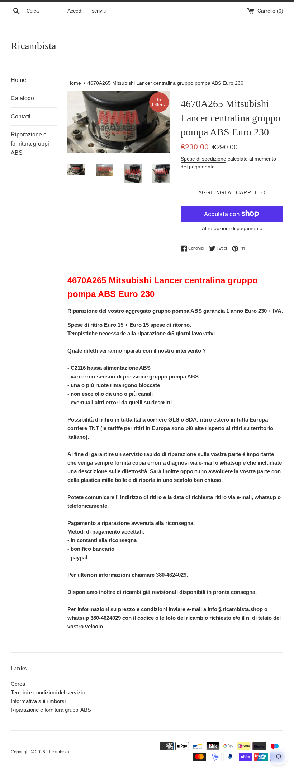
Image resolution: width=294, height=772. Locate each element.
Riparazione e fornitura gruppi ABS (30, 143)
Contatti (20, 116)
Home (18, 80)
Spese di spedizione (203, 159)
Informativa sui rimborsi (38, 701)
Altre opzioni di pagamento (232, 228)
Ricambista (33, 45)
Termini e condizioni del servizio (48, 692)
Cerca (18, 684)
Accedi (74, 11)
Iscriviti (98, 11)
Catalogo (22, 98)
